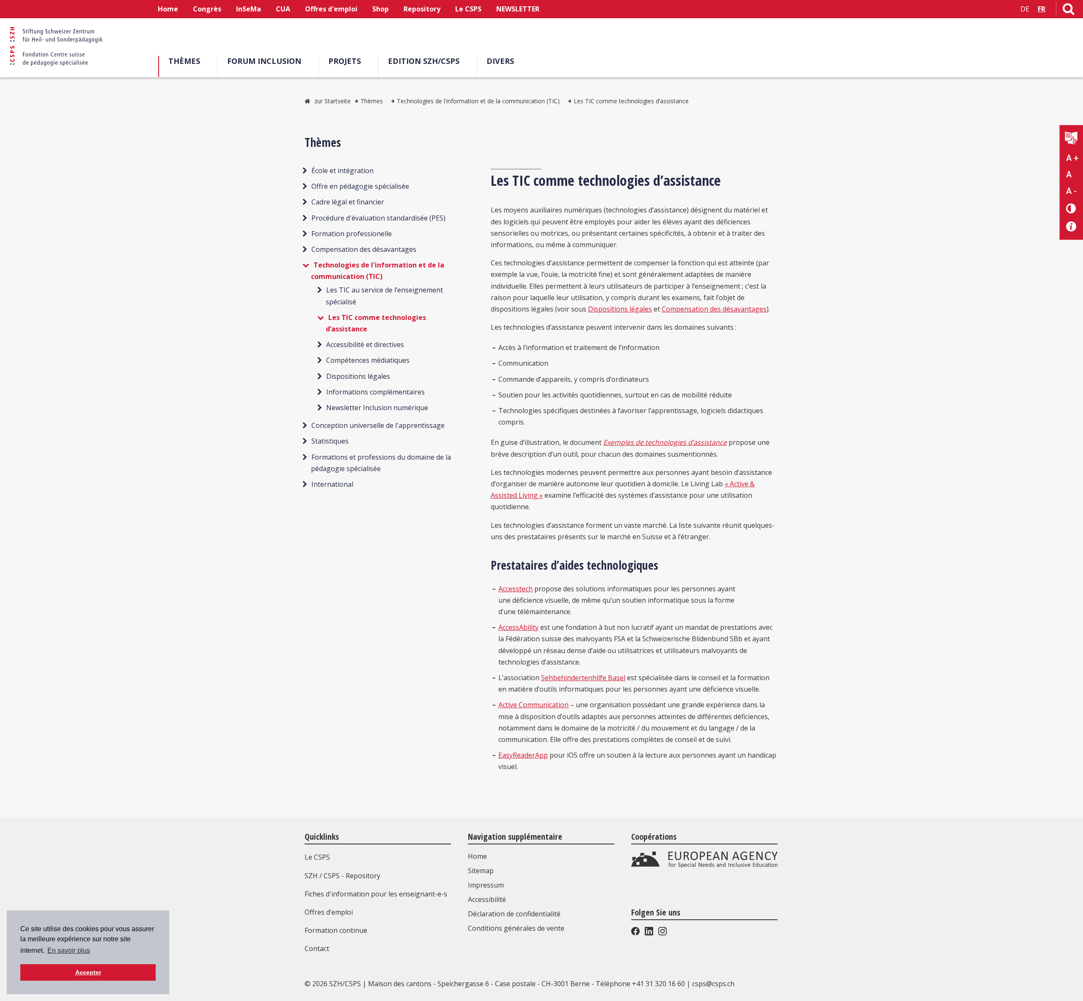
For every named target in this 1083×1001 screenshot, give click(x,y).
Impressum (486, 885)
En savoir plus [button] (68, 950)
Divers (500, 61)
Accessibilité (487, 899)
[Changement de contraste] (1071, 208)
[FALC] (1071, 139)
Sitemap (481, 870)
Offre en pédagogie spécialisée (360, 186)
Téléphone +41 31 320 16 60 (640, 983)
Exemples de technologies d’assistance (665, 442)
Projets (344, 61)
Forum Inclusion (264, 61)
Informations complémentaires (375, 392)
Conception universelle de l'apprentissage (378, 425)
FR (1041, 9)
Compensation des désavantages (363, 249)
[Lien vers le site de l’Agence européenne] (704, 866)
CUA (283, 9)
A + (1072, 158)
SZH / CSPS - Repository (342, 875)
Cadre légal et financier (347, 202)
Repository (422, 9)
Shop (380, 9)
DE (1024, 9)
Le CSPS (468, 9)
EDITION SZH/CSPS (423, 61)
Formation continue (336, 930)
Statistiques (330, 441)
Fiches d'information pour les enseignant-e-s (376, 894)
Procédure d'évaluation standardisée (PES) (378, 218)
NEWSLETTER (517, 9)
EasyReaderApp (523, 755)
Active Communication (533, 704)
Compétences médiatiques (368, 360)
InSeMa (248, 9)
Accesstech (515, 588)
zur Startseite (332, 101)
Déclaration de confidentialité (514, 913)
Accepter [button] (88, 972)
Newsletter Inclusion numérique (377, 407)
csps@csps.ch (713, 983)
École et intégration (342, 170)
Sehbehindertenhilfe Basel (583, 677)
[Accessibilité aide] (1071, 226)
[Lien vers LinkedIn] (649, 933)
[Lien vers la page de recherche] (1069, 10)
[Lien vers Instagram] (662, 933)
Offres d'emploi (331, 9)
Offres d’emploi (329, 912)
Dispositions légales (358, 376)
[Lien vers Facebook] (636, 933)
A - (1071, 191)
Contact (317, 948)
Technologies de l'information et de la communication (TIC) (478, 101)
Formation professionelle (351, 233)
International (332, 484)
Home (168, 9)
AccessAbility (518, 627)
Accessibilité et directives (365, 344)
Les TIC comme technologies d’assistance (631, 101)
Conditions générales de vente (516, 928)
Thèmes (184, 61)
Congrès (207, 9)
